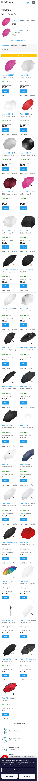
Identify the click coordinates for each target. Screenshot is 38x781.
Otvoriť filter (19, 55)
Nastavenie (18, 770)
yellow (26, 135)
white (21, 96)
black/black (23, 563)
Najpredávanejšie (24, 46)
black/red (23, 368)
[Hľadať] (23, 2)
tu (20, 765)
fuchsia (4, 96)
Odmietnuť (9, 776)
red (21, 135)
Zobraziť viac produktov (18, 40)
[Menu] (34, 2)
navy (8, 290)
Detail (6, 91)
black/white (23, 680)
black (26, 96)
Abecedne (5, 50)
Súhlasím (27, 776)
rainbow (4, 602)
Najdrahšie (14, 46)
